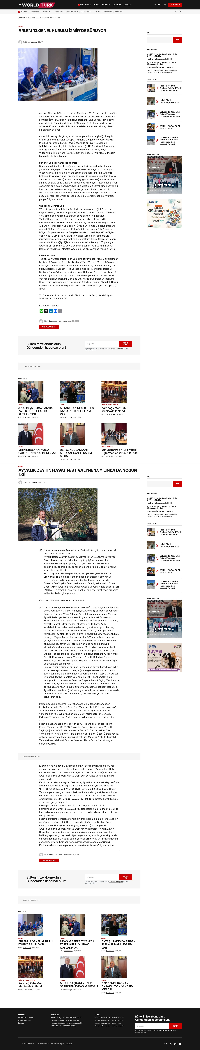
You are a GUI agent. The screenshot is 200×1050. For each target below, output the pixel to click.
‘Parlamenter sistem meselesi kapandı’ (109, 1026)
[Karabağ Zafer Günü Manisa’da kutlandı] (120, 392)
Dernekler (59, 12)
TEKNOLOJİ (55, 1015)
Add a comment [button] (50, 327)
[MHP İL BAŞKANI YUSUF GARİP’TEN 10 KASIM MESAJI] (37, 434)
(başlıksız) (154, 167)
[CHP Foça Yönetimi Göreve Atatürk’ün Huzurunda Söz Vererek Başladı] (151, 140)
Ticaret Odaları (72, 12)
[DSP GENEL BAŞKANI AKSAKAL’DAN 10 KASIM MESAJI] (79, 434)
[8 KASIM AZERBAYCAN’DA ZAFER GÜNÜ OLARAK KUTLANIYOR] (37, 392)
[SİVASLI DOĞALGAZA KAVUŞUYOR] (151, 127)
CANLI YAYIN (175, 5)
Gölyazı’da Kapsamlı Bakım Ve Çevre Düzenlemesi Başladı (161, 63)
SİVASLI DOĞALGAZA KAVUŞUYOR (160, 67)
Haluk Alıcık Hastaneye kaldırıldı (159, 59)
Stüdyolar (118, 12)
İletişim (21, 1023)
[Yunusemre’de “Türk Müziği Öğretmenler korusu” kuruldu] (120, 434)
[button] (19, 4)
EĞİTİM (104, 405)
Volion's (69, 1044)
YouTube (24, 12)
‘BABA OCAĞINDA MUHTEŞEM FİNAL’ (108, 1023)
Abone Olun (125, 343)
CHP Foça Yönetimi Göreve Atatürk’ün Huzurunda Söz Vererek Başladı (162, 71)
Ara (148, 33)
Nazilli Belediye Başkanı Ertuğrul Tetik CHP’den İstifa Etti (162, 55)
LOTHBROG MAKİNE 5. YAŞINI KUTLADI (65, 1020)
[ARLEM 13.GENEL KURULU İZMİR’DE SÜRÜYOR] (37, 925)
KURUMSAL (22, 1015)
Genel (21, 26)
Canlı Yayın (35, 12)
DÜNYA (97, 1015)
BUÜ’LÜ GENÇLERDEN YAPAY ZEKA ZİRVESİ (66, 1018)
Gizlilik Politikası (24, 1020)
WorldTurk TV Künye (26, 1018)
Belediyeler (47, 12)
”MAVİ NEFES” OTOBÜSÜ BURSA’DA (63, 1026)
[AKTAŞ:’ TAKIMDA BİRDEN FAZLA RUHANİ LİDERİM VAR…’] (79, 392)
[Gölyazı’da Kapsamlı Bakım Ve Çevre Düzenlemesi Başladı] (151, 114)
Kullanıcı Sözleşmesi (116, 348)
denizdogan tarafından (157, 190)
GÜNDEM (116, 405)
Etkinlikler (108, 12)
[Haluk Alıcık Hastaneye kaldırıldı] (151, 101)
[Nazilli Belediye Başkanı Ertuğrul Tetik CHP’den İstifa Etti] (151, 88)
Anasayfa (21, 18)
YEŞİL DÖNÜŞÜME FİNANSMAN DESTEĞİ (109, 1018)
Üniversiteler (86, 12)
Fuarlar (97, 12)
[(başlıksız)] (164, 165)
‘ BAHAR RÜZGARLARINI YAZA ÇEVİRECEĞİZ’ (67, 1023)
